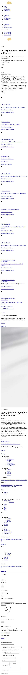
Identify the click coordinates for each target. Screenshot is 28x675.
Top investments (7, 18)
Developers (6, 19)
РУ (1, 541)
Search (5, 508)
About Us (9, 469)
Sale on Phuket (7, 32)
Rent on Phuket (7, 33)
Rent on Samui (7, 35)
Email (3, 652)
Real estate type (4, 81)
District (2, 75)
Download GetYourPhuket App (8, 486)
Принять (3, 632)
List (4, 507)
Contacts (9, 475)
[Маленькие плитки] (1, 94)
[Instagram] (2, 488)
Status (2, 91)
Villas (5, 16)
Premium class (7, 9)
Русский (6, 492)
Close (2, 621)
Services (9, 472)
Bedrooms (3, 84)
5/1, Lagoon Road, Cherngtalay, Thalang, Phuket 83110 (14, 480)
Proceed (2, 638)
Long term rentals (8, 27)
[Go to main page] (6, 4)
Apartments (6, 15)
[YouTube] (8, 488)
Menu (5, 509)
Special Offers (7, 10)
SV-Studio (11, 502)
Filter (3, 65)
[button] (2, 614)
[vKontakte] (6, 488)
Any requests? (5, 665)
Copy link (3, 604)
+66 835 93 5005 (5, 485)
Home (5, 504)
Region (2, 72)
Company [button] (6, 517)
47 (3, 312)
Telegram (3, 323)
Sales (5, 6)
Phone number (5, 650)
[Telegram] (4, 488)
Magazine (9, 473)
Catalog (5, 505)
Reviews (9, 521)
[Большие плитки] (1, 96)
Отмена (7, 632)
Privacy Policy (7, 500)
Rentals (5, 7)
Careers (8, 471)
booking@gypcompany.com (15, 485)
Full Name (4, 647)
